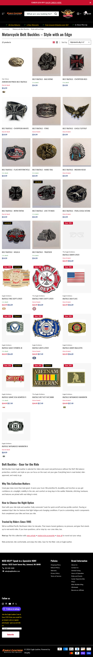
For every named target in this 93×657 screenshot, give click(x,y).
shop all (59, 536)
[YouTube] (10, 604)
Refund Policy (55, 568)
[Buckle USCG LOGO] (46, 328)
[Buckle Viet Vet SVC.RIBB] (46, 377)
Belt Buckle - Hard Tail (42, 170)
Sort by (64, 42)
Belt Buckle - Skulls (11, 252)
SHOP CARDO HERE (53, 3)
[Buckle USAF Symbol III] (16, 328)
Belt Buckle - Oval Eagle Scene (76, 211)
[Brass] (4, 92)
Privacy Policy (55, 573)
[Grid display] (54, 42)
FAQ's (73, 582)
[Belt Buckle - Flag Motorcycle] (16, 152)
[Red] (34, 309)
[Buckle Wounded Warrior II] (16, 426)
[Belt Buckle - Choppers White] (16, 111)
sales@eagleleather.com (12, 571)
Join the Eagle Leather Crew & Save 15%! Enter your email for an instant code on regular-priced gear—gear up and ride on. (12, 620)
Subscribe (10, 634)
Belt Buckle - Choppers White (15, 128)
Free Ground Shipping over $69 (57, 25)
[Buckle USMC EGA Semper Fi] (16, 377)
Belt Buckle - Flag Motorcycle (16, 170)
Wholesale (74, 587)
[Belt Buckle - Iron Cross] (16, 193)
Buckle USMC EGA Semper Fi (14, 397)
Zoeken (55, 13)
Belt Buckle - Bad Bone (42, 79)
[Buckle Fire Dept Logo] (16, 279)
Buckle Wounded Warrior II (15, 446)
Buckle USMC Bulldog (72, 348)
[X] (16, 604)
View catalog (3, 14)
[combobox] (41, 13)
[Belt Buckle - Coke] (46, 111)
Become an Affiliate (77, 590)
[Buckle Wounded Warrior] (77, 377)
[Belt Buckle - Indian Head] (77, 152)
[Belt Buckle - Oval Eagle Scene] (77, 193)
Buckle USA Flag (70, 299)
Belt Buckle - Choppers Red (75, 79)
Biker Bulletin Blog (77, 584)
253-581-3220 (9, 568)
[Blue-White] (34, 358)
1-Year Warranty (33, 25)
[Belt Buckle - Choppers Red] (77, 62)
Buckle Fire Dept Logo (12, 299)
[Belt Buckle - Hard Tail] (46, 152)
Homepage (5, 29)
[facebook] (13, 604)
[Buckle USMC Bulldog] (77, 328)
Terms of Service (56, 576)
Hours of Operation (77, 573)
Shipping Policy (56, 565)
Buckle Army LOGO (71, 255)
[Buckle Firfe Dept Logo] (46, 279)
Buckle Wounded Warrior (75, 397)
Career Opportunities (78, 579)
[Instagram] (3, 604)
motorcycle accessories (46, 536)
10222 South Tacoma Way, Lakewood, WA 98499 (24, 564)
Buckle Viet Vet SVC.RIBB (43, 397)
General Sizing (75, 570)
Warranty (54, 570)
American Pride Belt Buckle (14, 82)
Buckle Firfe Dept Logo (42, 299)
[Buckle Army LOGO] (77, 235)
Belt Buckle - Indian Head (74, 170)
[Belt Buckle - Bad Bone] (46, 62)
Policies (54, 560)
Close (90, 2)
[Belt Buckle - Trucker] (46, 235)
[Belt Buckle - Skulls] (16, 235)
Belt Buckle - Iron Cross (13, 211)
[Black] (4, 456)
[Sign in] (79, 13)
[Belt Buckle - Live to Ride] (46, 193)
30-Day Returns (14, 25)
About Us (74, 565)
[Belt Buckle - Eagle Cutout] (77, 111)
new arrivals (31, 536)
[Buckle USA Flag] (77, 279)
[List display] (57, 42)
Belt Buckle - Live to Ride (43, 211)
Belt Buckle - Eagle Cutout (75, 128)
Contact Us (74, 568)
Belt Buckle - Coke (40, 128)
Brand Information (79, 560)
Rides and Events (76, 576)
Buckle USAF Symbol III (12, 348)
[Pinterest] (6, 604)
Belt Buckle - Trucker (42, 252)
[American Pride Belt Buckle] (16, 62)
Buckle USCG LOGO (40, 348)
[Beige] (4, 309)
